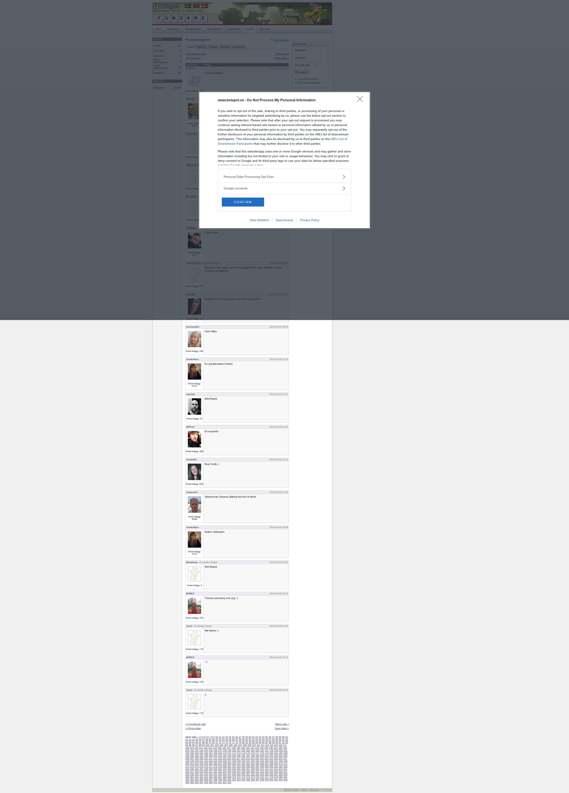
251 (192, 763)
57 (270, 739)
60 (280, 739)
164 (197, 753)
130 (243, 747)
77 (233, 742)
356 (271, 774)
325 (229, 771)
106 (235, 745)
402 (281, 779)
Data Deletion (259, 220)
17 (239, 737)
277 (211, 766)
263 (248, 763)
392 (234, 779)
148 (225, 750)
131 (248, 747)
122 (206, 747)
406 (197, 782)
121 (201, 747)
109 (249, 745)
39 (210, 739)
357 (276, 774)
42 (220, 739)
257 (220, 763)
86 (263, 742)
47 (236, 739)
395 (248, 779)
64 (190, 742)
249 (285, 761)
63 (186, 742)
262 (243, 763)
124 (215, 747)
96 (193, 745)
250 (187, 763)
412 (224, 782)
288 (262, 766)
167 (211, 753)
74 (223, 742)
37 (203, 739)
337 (285, 771)
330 (253, 771)
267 (267, 763)
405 (192, 782)
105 (231, 745)
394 (243, 779)
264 (253, 763)
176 (253, 753)
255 (211, 763)
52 (253, 739)
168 (215, 753)
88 (270, 742)
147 (220, 750)
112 (262, 745)
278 (215, 766)
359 (285, 774)
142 (197, 750)
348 (234, 774)
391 (229, 779)
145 (211, 750)
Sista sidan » (282, 728)
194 (234, 755)
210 (206, 758)
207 (192, 758)
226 (280, 758)
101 (212, 745)
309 (257, 769)
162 (187, 753)
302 (225, 769)
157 (267, 750)
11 (220, 737)
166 (206, 753)
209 (201, 758)
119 (192, 747)
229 (192, 761)
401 (276, 779)
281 (229, 766)
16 (236, 737)
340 (197, 774)
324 (225, 771)
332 (262, 771)
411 (220, 782)
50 (246, 739)
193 (229, 755)
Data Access (284, 220)
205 (285, 755)
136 (271, 747)
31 (286, 737)
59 (276, 739)
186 (197, 755)
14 (229, 737)
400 (271, 779)
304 (234, 769)
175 (248, 753)
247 (276, 761)
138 (280, 747)
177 (257, 753)
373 (248, 777)
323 (220, 771)
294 (187, 769)
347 (229, 774)
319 (201, 771)
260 (234, 763)
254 (206, 763)
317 (192, 771)
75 (226, 742)
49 (243, 739)
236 (225, 761)
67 (200, 742)
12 (223, 737)
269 (276, 763)
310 (262, 769)
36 (200, 739)
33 (190, 739)
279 (220, 766)
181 (276, 753)
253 (201, 763)
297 (201, 769)
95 (190, 745)
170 (225, 753)
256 (215, 763)
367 (220, 777)
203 (276, 755)
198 (253, 755)
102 (217, 745)
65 (193, 742)
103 (221, 745)
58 (273, 739)
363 (201, 777)
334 (271, 771)
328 (243, 771)
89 (273, 742)
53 (256, 739)
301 (220, 769)
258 (225, 763)
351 (248, 774)
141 (192, 750)
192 (225, 755)
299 (211, 769)
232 (206, 761)
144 (206, 750)
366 (215, 777)
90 (276, 742)
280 (225, 766)
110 (254, 745)
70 (210, 742)
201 (267, 755)
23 (259, 737)
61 (283, 739)
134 (262, 747)
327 (239, 771)
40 (213, 739)
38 (206, 739)
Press (304, 789)
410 (215, 782)
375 (257, 777)
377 (267, 777)
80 (243, 742)
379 (276, 777)
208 (197, 758)
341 (201, 774)
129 (238, 747)
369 (229, 777)
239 (239, 761)
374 (253, 777)
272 (187, 766)
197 (248, 755)
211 (210, 758)
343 (211, 774)
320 (206, 771)
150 (234, 750)
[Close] (361, 100)
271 (285, 763)
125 (220, 747)
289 (267, 766)
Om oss (314, 789)
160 (281, 750)
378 (271, 777)
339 (192, 774)
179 (267, 753)
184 (187, 755)
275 (201, 766)
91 (280, 742)
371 (239, 777)
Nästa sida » (282, 724)
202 (271, 755)
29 (279, 737)
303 (229, 769)
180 (271, 753)
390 (225, 779)
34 (193, 739)
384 (197, 779)
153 (248, 750)
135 (266, 747)
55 (263, 739)
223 (266, 758)
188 (206, 755)
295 (192, 769)
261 (239, 763)
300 (215, 769)
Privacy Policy (309, 220)
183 (285, 753)
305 (239, 769)
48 (240, 739)
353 (257, 774)
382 (187, 779)
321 (211, 771)
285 (248, 766)
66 (196, 742)
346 (225, 774)
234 (215, 761)
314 (280, 769)
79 (240, 742)
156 (262, 750)
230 (197, 761)
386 (206, 779)
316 (187, 771)
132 (252, 747)
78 (236, 742)
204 (281, 755)
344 (215, 774)
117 (285, 745)
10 (216, 737)
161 (285, 750)
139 (285, 747)
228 (187, 761)
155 (257, 750)
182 (281, 753)
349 (239, 774)
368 (225, 777)
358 (281, 774)
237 (229, 761)
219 (248, 758)
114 (271, 745)
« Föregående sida (195, 724)
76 (230, 742)
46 (233, 739)
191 (220, 755)
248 (281, 761)
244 (262, 761)
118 (187, 747)
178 (262, 753)
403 (285, 779)
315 (285, 769)
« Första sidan (193, 728)
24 (263, 737)
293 (285, 766)
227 (285, 758)
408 (206, 782)
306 (243, 769)
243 (257, 761)
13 (226, 737)
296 (197, 769)
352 (253, 774)
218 (243, 758)
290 (271, 766)
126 (224, 747)
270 (281, 763)
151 (239, 750)
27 (273, 737)
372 (243, 777)
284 (243, 766)
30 (283, 737)
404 (187, 782)
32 (186, 739)
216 (234, 758)
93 (286, 742)
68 (203, 742)
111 (258, 745)
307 (248, 769)
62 (286, 739)
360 (187, 777)
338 (187, 774)
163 (192, 753)
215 (229, 758)
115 (276, 745)
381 (285, 777)
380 (281, 777)
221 (257, 758)
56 (266, 739)
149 (229, 750)
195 (239, 755)
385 (201, 779)
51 (250, 739)
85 (260, 742)
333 (267, 771)
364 (206, 777)
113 (267, 745)
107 (240, 745)
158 (271, 750)
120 (196, 747)
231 (201, 761)
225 (276, 758)
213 (220, 758)
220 (252, 758)
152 (243, 750)
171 (229, 753)
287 (257, 766)
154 (253, 750)
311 (266, 769)
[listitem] (284, 176)
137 (276, 747)
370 (234, 777)
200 (262, 755)
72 (216, 742)
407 (201, 782)
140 (187, 750)
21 (253, 737)
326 (234, 771)
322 (215, 771)
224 (271, 758)
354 (262, 774)
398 (262, 779)
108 (245, 745)
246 (271, 761)
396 (253, 779)
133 (257, 747)
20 (249, 737)
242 (253, 761)
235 (220, 761)
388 (215, 779)
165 (201, 753)
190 (215, 755)
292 (281, 766)
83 (253, 742)
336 (281, 771)
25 (266, 737)
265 (257, 763)
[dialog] (284, 160)
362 (197, 777)
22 (256, 737)
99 (203, 745)
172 (234, 753)
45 (230, 739)
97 (196, 745)
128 (234, 747)
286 (253, 766)
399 (267, 779)
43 (223, 739)
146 (215, 750)
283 (239, 766)
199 (257, 755)
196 (243, 755)
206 (187, 758)
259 (229, 763)
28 (276, 737)
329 (248, 771)
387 (211, 779)
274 (197, 766)
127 (229, 747)
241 (248, 761)
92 (283, 742)
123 (210, 747)
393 (239, 779)
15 (233, 737)
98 (200, 745)
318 (197, 771)
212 (215, 758)
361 (192, 777)
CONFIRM (243, 202)
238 (234, 761)
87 (266, 742)
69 (206, 742)
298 (206, 769)
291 (276, 766)
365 (211, 777)
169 (220, 753)
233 (211, 761)
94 (186, 745)
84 (256, 742)
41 (216, 739)
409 (211, 782)
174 (243, 753)
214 (224, 758)
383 (192, 779)
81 (246, 742)
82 (250, 742)
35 (196, 739)
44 (226, 739)
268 (271, 763)
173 (239, 753)
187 (201, 755)
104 (226, 745)
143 (201, 750)
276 (206, 766)
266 (262, 763)
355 (267, 774)
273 (192, 766)
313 (276, 769)
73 (220, 742)
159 (276, 750)
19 (246, 737)
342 (206, 774)
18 (243, 737)
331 (257, 771)
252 (197, 763)
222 (262, 758)
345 (220, 774)
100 (207, 745)
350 (243, 774)
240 (243, 761)
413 (229, 782)
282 (234, 766)
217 (238, 758)
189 (211, 755)
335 (276, 771)
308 (253, 769)
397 (257, 779)
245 (267, 761)
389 (220, 779)
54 (260, 739)
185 (192, 755)
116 (280, 745)
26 (269, 737)
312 (271, 769)
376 (262, 777)
